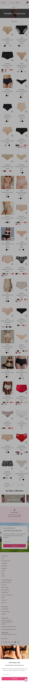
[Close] (26, 647)
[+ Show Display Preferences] (26, 680)
